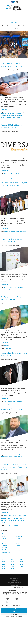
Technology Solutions (11, 117)
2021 (21, 561)
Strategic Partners (20, 25)
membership (21, 518)
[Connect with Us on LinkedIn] (14, 2)
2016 (12, 566)
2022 (12, 561)
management (11, 113)
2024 (21, 559)
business (16, 112)
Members (3, 518)
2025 (12, 559)
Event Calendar (10, 25)
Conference (19, 536)
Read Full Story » (5, 109)
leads (14, 401)
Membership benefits (12, 518)
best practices (12, 515)
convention (5, 538)
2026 (3, 559)
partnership (12, 231)
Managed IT (4, 113)
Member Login (14, 22)
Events (4, 541)
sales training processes (15, 115)
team (24, 231)
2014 (3, 569)
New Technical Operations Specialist (13, 409)
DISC (11, 28)
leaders (25, 455)
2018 (21, 564)
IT (9, 173)
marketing (18, 113)
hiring (20, 455)
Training (18, 550)
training (20, 117)
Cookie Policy (14, 585)
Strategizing (19, 545)
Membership (9, 525)
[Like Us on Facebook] (12, 2)
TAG (12, 175)
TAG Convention (6, 550)
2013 (12, 569)
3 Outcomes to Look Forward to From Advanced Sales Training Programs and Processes (14, 467)
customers (8, 517)
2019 (12, 564)
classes (21, 112)
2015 (21, 566)
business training (8, 112)
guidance (6, 345)
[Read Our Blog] (17, 2)
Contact (16, 28)
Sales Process (4, 115)
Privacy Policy (14, 584)
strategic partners (5, 175)
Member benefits (15, 173)
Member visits (19, 541)
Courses (8, 120)
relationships (19, 231)
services (3, 117)
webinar (3, 522)
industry (3, 289)
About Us (8, 348)
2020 (3, 564)
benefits (6, 231)
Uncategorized (6, 552)
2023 (3, 561)
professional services (14, 456)
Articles (19, 178)
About (3, 25)
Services (8, 404)
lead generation (8, 401)
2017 (3, 566)
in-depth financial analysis (16, 287)
